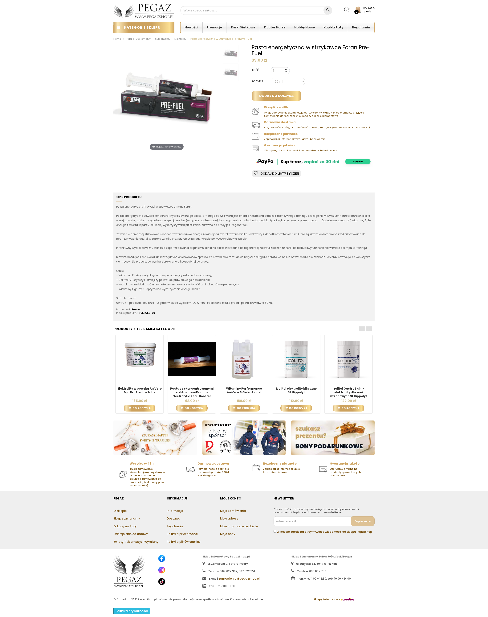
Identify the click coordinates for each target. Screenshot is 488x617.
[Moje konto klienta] (349, 9)
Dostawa (173, 518)
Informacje (175, 511)
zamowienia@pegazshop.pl (239, 579)
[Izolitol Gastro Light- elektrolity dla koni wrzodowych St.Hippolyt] (348, 359)
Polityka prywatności (182, 534)
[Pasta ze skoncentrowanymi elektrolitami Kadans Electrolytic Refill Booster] (192, 359)
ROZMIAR (258, 81)
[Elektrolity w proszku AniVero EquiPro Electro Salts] (139, 359)
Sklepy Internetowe (327, 599)
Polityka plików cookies (184, 542)
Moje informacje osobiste (239, 526)
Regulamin (175, 526)
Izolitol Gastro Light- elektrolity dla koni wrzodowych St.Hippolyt (348, 392)
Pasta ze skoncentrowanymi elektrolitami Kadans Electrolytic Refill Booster (192, 392)
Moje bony (227, 534)
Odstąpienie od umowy (130, 534)
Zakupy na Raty (125, 526)
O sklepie (120, 511)
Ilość (255, 70)
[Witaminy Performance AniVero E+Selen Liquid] (244, 359)
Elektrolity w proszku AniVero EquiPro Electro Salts (140, 390)
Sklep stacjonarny (126, 518)
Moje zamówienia (233, 511)
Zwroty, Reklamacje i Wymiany (135, 542)
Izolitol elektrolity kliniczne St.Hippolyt (296, 390)
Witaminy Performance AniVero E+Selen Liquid (244, 390)
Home (117, 39)
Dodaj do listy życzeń (279, 173)
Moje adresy (229, 518)
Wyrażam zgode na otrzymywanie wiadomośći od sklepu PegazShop (324, 532)
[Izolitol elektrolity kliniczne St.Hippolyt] (296, 359)
